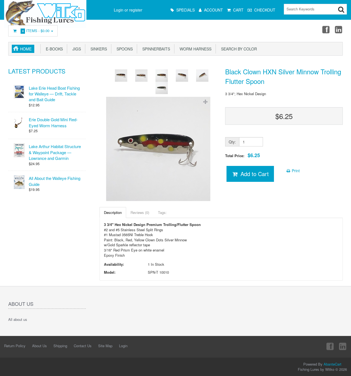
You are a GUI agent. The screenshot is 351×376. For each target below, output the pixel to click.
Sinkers (97, 49)
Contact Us (83, 345)
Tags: (162, 212)
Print (295, 170)
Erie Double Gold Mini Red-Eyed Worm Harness (53, 122)
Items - (36, 30)
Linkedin (339, 29)
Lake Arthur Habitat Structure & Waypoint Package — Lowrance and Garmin (55, 152)
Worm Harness (194, 49)
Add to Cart (254, 174)
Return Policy (15, 345)
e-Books (53, 49)
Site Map (105, 345)
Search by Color (238, 49)
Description (113, 212)
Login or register (128, 10)
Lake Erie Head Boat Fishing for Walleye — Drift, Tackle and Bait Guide (54, 94)
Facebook (325, 29)
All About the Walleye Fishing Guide (54, 181)
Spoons (123, 49)
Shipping (60, 345)
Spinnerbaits (155, 49)
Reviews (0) (140, 212)
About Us (39, 345)
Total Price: (242, 155)
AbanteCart (332, 364)
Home (26, 49)
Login (123, 345)
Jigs (75, 49)
